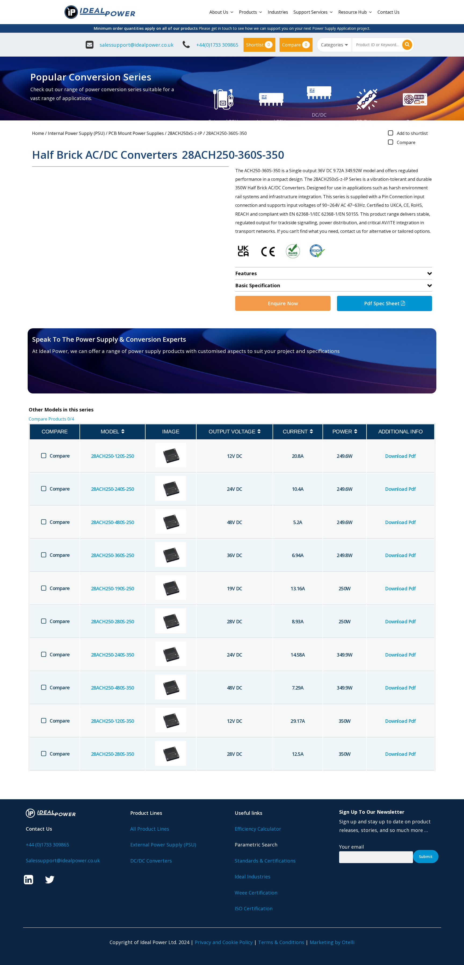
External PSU (223, 121)
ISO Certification (254, 908)
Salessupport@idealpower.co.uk (63, 860)
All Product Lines (149, 829)
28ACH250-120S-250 (112, 456)
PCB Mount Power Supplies (136, 133)
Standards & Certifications (265, 860)
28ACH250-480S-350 (112, 687)
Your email (351, 847)
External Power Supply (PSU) (163, 844)
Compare (294, 44)
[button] (63, 377)
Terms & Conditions (281, 942)
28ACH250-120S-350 (112, 721)
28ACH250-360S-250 (112, 555)
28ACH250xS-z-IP (185, 133)
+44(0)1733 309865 (217, 45)
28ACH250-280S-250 (112, 621)
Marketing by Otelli (332, 942)
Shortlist (258, 44)
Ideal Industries (252, 876)
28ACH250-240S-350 (112, 654)
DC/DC (319, 115)
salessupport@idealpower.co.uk (136, 45)
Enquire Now (283, 303)
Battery (415, 121)
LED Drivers (367, 121)
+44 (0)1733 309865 (47, 844)
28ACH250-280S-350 (112, 754)
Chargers (415, 130)
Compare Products (51, 419)
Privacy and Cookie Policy (224, 942)
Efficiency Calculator (258, 829)
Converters (319, 123)
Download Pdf (400, 456)
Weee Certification (256, 892)
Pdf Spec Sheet (382, 303)
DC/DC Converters (151, 860)
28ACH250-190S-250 (112, 588)
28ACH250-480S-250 (112, 522)
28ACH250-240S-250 (112, 489)
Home (38, 133)
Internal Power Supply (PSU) (76, 133)
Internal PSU (271, 121)
